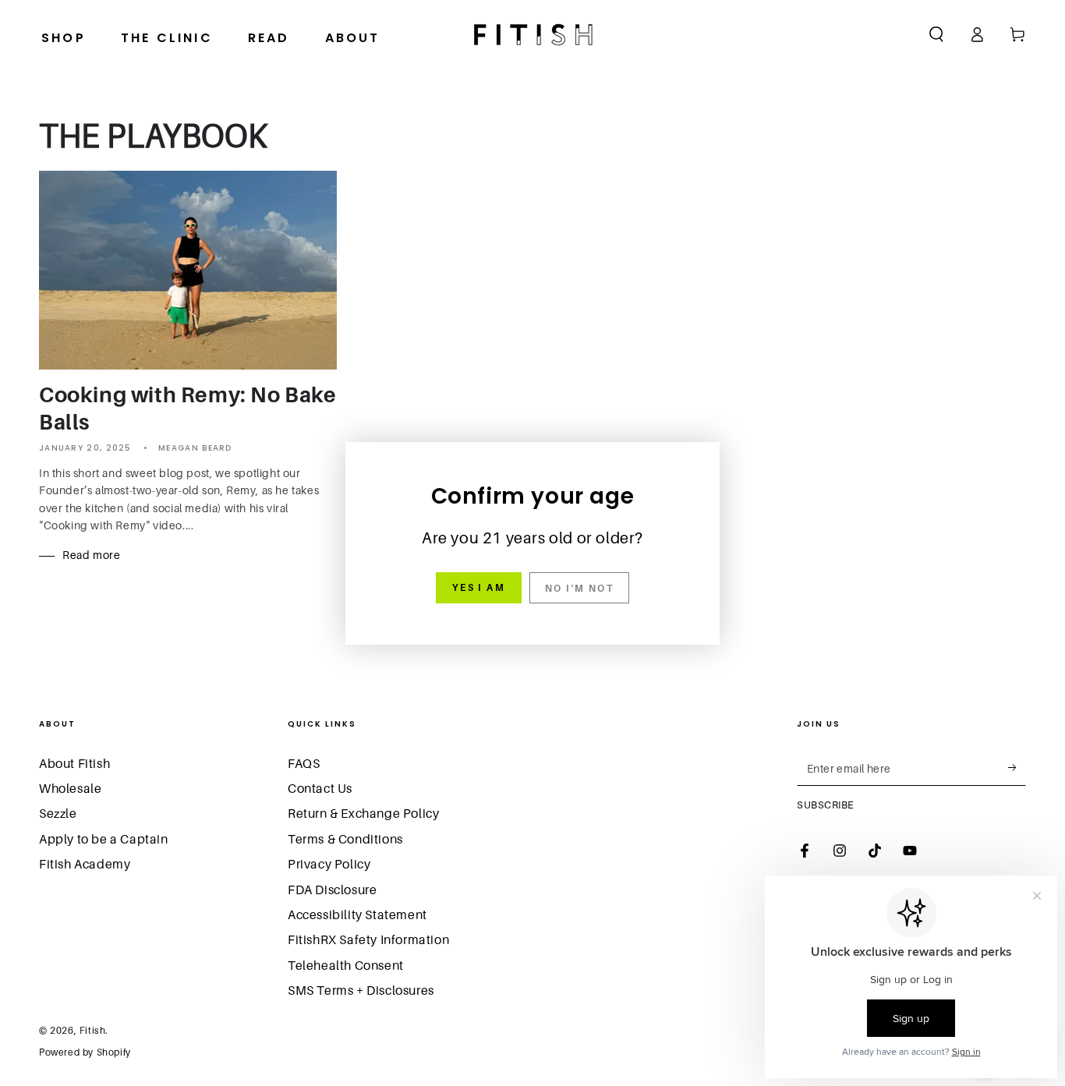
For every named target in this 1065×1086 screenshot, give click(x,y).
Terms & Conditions (345, 839)
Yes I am (478, 587)
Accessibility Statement (357, 914)
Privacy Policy (329, 864)
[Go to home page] (533, 34)
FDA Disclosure (332, 889)
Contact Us (320, 788)
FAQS (304, 763)
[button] (936, 34)
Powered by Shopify (85, 1052)
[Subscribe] (1017, 768)
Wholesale (70, 788)
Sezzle (58, 813)
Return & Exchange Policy (363, 813)
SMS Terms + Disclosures (361, 990)
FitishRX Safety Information (368, 939)
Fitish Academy (84, 864)
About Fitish (74, 763)
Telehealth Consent (346, 965)
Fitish (93, 1030)
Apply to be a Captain (103, 839)
